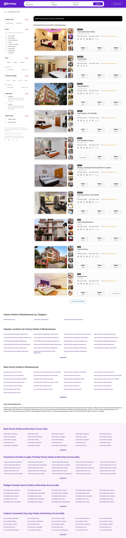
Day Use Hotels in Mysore (106, 518)
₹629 (83, 212)
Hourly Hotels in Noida (33, 439)
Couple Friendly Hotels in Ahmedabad (13, 473)
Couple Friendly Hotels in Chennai (108, 465)
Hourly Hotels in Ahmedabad (11, 445)
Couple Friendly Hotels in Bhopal (108, 473)
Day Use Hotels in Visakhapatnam (60, 530)
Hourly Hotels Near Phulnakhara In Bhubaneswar (46, 348)
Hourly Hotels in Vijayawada (34, 442)
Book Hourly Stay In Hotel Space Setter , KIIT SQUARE (47, 372)
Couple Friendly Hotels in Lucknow (12, 467)
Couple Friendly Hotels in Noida (35, 467)
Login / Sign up (117, 3)
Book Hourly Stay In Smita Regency (102, 385)
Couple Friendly (9, 23)
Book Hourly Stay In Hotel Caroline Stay (43, 379)
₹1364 (116, 103)
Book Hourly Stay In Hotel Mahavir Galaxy (74, 379)
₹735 (83, 76)
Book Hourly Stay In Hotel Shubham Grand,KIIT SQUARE (108, 375)
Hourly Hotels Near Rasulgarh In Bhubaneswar (105, 348)
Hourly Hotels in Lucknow (10, 439)
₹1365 (116, 184)
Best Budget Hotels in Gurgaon (59, 490)
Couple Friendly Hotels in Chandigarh (61, 465)
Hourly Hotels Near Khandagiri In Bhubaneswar (15, 341)
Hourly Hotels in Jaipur (81, 436)
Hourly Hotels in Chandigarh (58, 436)
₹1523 (116, 157)
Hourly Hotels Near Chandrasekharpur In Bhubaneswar (77, 334)
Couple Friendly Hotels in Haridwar (108, 467)
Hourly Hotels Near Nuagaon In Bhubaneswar (75, 344)
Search (98, 4)
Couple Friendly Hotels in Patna (107, 470)
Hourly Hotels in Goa (81, 442)
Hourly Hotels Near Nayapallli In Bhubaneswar (105, 341)
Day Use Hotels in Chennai (106, 521)
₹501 (82, 130)
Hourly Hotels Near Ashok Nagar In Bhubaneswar (16, 334)
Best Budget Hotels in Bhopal (107, 501)
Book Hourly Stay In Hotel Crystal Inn (103, 382)
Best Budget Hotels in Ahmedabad (12, 501)
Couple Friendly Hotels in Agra (59, 470)
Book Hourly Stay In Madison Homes (43, 385)
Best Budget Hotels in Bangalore (84, 490)
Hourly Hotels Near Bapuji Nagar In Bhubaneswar (46, 334)
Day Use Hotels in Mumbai (10, 521)
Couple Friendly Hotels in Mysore (108, 462)
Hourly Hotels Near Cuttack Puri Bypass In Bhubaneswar (17, 337)
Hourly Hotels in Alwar (81, 445)
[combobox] (36, 5)
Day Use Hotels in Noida (34, 524)
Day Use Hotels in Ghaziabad (83, 524)
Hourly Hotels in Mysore (105, 434)
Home (5, 12)
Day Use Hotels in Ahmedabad (11, 530)
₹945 (99, 76)
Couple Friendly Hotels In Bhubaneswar (73, 319)
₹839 (83, 293)
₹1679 (116, 212)
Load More (63, 397)
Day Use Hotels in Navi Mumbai (35, 521)
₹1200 (116, 130)
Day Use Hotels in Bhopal (106, 530)
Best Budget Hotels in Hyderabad (12, 490)
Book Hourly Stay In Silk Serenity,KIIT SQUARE (15, 379)
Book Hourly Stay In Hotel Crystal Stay (13, 385)
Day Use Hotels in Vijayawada (35, 527)
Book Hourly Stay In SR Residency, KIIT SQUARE (46, 375)
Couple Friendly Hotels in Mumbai (12, 465)
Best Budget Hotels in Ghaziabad (84, 496)
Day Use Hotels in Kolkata (58, 524)
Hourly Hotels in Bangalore (82, 434)
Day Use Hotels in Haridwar (106, 524)
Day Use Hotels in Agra (57, 527)
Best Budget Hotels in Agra (58, 499)
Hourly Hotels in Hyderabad (10, 434)
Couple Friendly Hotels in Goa (83, 470)
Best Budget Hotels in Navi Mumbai (36, 493)
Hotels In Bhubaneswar (9, 319)
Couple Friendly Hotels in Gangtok (36, 473)
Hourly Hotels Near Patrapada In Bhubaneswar (15, 348)
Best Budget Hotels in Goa (82, 499)
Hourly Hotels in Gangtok (34, 445)
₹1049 (99, 293)
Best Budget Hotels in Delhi (34, 490)
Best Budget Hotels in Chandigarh (60, 493)
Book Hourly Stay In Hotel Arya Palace (43, 389)
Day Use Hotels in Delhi (33, 518)
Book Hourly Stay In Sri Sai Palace (72, 375)
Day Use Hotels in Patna (105, 527)
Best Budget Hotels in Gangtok (35, 501)
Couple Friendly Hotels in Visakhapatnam (62, 473)
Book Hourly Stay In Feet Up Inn (71, 385)
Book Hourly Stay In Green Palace (12, 389)
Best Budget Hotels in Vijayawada (36, 499)
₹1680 (116, 48)
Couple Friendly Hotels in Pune (11, 470)
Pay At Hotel (19, 23)
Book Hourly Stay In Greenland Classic (103, 389)
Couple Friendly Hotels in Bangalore (84, 462)
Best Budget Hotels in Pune (10, 499)
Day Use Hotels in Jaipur (82, 521)
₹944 (99, 212)
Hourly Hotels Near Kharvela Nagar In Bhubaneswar (46, 341)
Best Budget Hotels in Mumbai (11, 493)
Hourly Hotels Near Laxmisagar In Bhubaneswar (75, 341)
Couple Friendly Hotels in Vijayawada (37, 470)
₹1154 (116, 239)
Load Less (63, 357)
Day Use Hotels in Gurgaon (58, 518)
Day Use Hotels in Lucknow (10, 524)
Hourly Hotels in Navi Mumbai (35, 436)
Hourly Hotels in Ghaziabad (82, 439)
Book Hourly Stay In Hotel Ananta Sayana (104, 372)
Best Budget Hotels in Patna (106, 499)
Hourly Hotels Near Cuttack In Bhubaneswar (105, 334)
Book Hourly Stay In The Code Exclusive (14, 375)
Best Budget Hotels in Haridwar (107, 496)
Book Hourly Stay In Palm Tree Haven (13, 372)
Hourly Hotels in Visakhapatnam (59, 445)
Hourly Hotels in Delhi (33, 434)
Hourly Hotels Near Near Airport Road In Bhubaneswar (17, 344)
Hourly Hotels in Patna (105, 442)
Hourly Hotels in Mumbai (10, 436)
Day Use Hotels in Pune (9, 527)
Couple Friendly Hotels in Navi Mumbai (37, 465)
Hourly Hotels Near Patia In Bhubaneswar (104, 344)
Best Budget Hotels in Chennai (107, 493)
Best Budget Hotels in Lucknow (11, 496)
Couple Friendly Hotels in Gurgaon (60, 462)
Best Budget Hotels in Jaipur (83, 493)
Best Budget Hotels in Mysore (107, 490)
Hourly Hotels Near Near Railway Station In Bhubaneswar (48, 344)
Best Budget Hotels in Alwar (82, 501)
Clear (26, 19)
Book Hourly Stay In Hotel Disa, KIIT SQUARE (75, 372)
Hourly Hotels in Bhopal (105, 445)
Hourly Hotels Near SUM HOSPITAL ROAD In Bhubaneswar (44, 352)
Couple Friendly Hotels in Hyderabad (13, 462)
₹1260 (99, 48)
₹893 (83, 48)
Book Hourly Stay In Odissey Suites (72, 382)
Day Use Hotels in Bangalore (83, 518)
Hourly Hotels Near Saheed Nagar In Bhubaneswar (16, 351)
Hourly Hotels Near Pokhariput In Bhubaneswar (75, 348)
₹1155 (99, 157)
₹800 (99, 130)
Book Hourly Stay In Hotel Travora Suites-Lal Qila (46, 382)
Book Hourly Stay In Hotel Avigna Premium (14, 382)
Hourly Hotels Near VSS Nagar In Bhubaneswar (75, 351)
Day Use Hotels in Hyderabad (11, 518)
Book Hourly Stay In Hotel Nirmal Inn (73, 389)
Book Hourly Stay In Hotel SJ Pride (12, 392)
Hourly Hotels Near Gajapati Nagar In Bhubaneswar (46, 337)
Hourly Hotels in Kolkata (57, 439)
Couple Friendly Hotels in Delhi (35, 462)
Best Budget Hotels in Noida (35, 496)
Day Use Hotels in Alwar (81, 530)
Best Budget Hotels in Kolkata (59, 496)
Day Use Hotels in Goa (81, 527)
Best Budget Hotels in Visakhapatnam (61, 501)
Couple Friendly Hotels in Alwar (83, 473)
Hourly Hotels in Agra (57, 442)
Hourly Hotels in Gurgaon (58, 434)
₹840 (83, 266)
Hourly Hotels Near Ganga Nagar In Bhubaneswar (76, 337)
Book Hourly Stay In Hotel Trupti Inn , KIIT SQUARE (106, 379)
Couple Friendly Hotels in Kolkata (60, 467)
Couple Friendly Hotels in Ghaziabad (85, 467)
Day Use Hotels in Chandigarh (59, 521)
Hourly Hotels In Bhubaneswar (41, 319)
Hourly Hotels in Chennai (106, 436)
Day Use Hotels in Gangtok (34, 530)
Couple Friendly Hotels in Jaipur (83, 465)
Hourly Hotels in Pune (9, 442)
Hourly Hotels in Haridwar (106, 439)
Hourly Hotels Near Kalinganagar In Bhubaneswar (106, 337)
